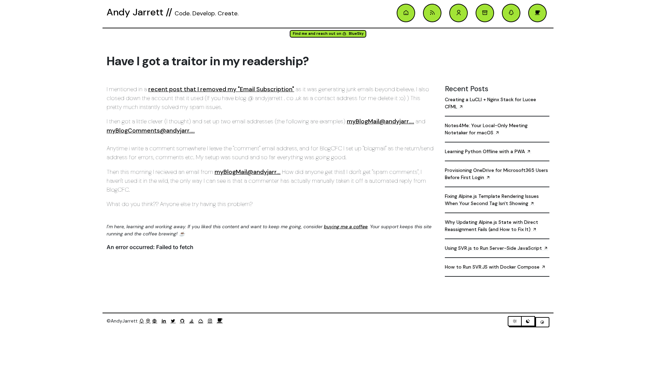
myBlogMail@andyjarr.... (380, 121)
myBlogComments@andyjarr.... (151, 130)
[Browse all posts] (485, 13)
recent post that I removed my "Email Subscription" (221, 89)
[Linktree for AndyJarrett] (141, 321)
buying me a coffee (346, 226)
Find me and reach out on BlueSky (328, 33)
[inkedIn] (165, 321)
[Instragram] (211, 321)
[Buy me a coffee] (220, 321)
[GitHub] (184, 321)
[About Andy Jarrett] (458, 13)
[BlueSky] (202, 321)
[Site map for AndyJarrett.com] (148, 321)
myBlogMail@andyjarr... (248, 172)
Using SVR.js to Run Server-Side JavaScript (494, 248)
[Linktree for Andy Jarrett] (511, 13)
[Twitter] (174, 321)
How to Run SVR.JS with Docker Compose (493, 267)
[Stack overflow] (193, 321)
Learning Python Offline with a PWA (485, 151)
